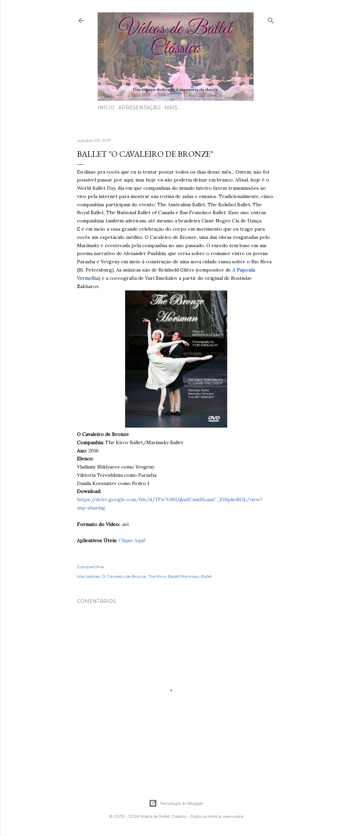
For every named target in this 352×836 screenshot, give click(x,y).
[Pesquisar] (271, 19)
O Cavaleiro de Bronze (124, 576)
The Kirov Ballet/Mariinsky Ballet (180, 576)
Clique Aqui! (132, 540)
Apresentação (139, 107)
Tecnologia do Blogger (182, 803)
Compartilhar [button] (90, 566)
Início (106, 107)
